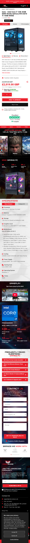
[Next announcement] (27, 1)
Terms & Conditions (12, 490)
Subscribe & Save (15, 485)
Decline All (14, 535)
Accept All (14, 532)
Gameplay (3, 127)
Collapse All (21, 204)
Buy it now (15, 104)
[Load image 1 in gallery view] (10, 53)
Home (3, 9)
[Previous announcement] (2, 1)
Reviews (15, 24)
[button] (27, 6)
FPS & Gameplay (25, 24)
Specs (11, 127)
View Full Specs (6, 72)
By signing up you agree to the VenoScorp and (15, 490)
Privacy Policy (13, 528)
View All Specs (8, 204)
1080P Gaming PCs (10, 9)
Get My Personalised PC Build (15, 436)
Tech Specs (5, 24)
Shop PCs (5, 510)
